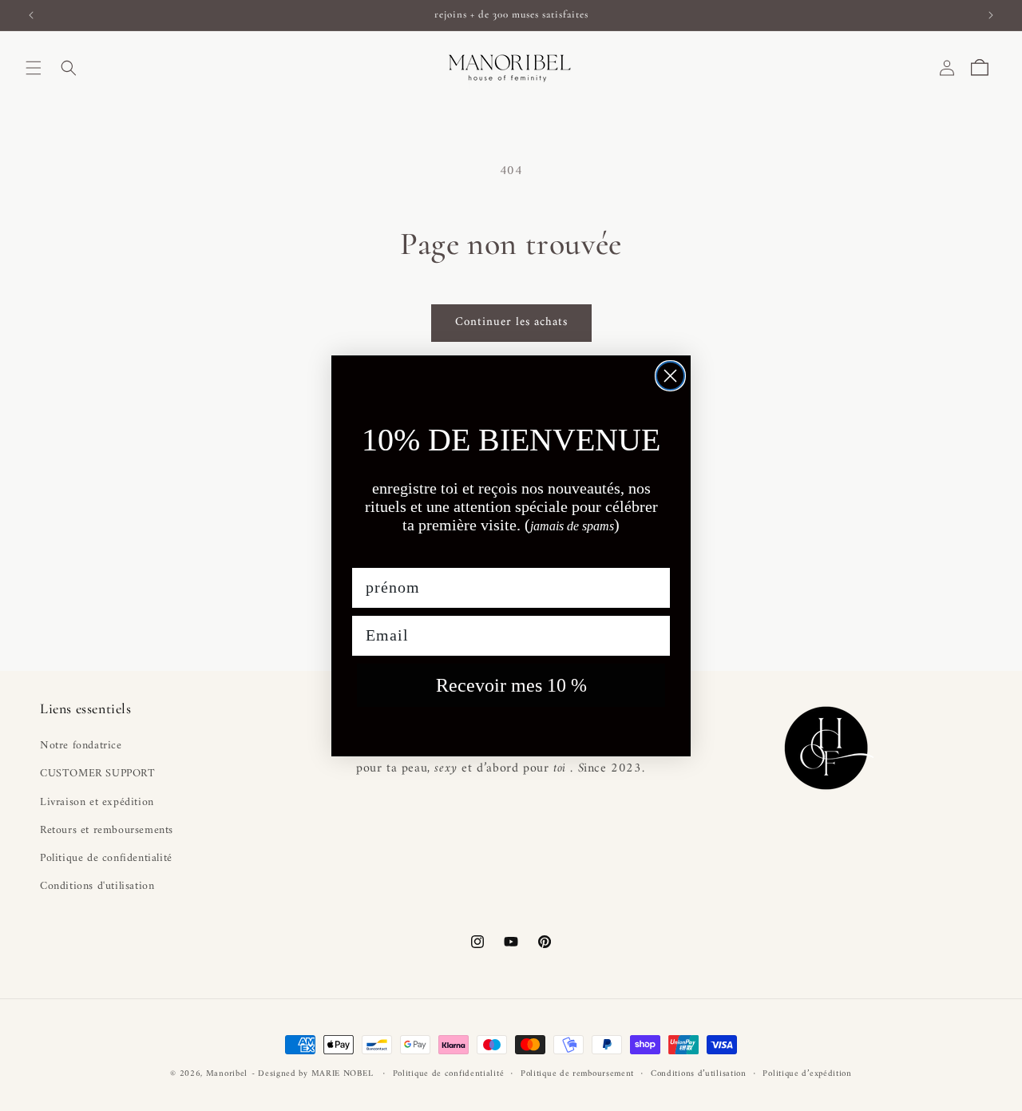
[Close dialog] (670, 376)
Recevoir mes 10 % (511, 685)
